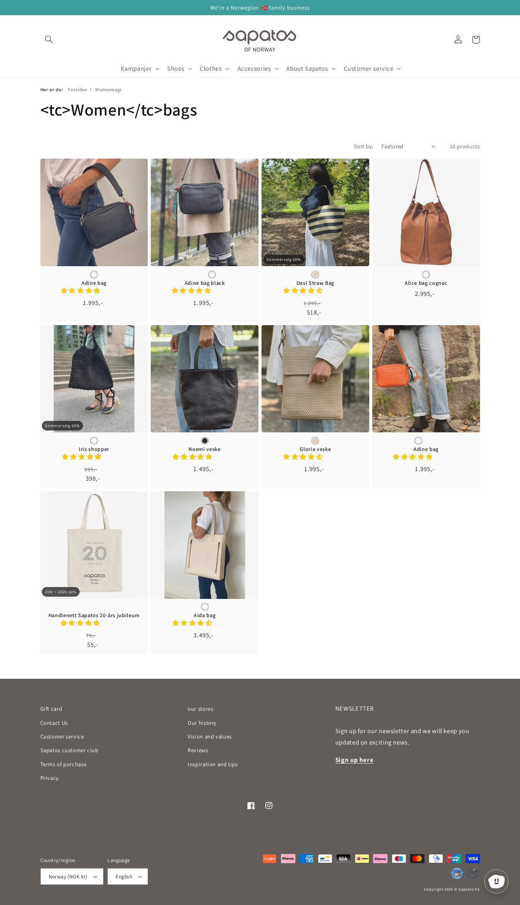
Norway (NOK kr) (68, 876)
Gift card (51, 708)
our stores (200, 708)
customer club (69, 750)
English (124, 876)
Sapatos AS (469, 889)
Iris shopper (94, 449)
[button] (49, 39)
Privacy (49, 777)
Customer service (62, 736)
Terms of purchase (63, 764)
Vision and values (210, 736)
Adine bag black (205, 282)
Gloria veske (315, 449)
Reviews (198, 750)
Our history (202, 722)
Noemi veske (204, 449)
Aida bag (204, 615)
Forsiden (77, 89)
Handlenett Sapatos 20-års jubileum (94, 615)
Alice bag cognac (426, 282)
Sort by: (363, 146)
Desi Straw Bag (315, 282)
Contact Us (54, 722)
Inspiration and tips (213, 764)
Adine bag (94, 282)
